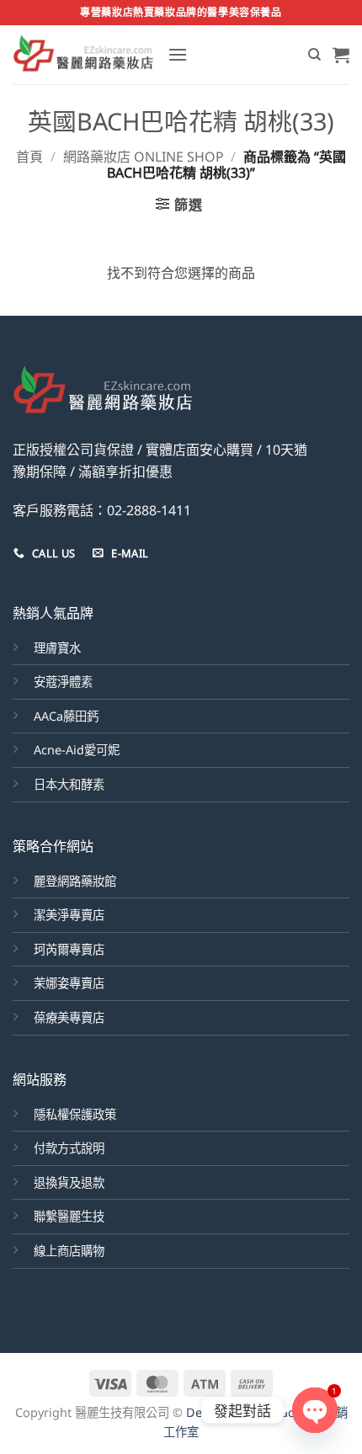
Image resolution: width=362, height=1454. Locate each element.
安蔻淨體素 (63, 682)
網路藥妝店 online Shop (143, 156)
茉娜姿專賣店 (69, 983)
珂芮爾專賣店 (69, 949)
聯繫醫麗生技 (69, 1216)
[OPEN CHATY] (315, 1410)
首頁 (29, 156)
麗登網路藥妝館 (75, 881)
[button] (178, 54)
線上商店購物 (69, 1251)
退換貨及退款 (69, 1182)
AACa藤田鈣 (66, 716)
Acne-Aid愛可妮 (77, 750)
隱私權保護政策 (75, 1114)
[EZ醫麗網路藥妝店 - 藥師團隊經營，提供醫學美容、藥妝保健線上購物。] (84, 54)
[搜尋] (314, 55)
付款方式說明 (69, 1148)
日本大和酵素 (69, 784)
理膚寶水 (57, 648)
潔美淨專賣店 (69, 915)
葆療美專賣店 (69, 1017)
